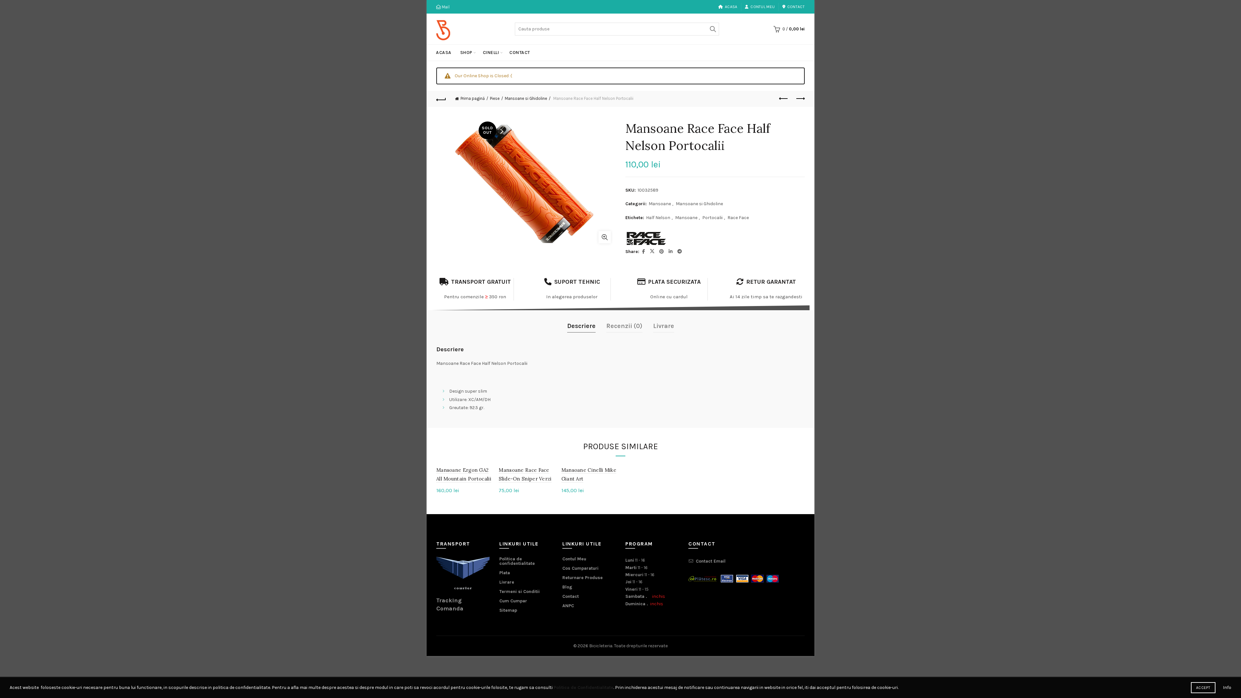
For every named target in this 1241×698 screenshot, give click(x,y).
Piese (495, 98)
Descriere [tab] (581, 326)
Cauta (712, 29)
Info (1227, 687)
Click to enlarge (605, 237)
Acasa (731, 7)
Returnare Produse (582, 577)
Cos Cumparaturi (580, 568)
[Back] (441, 98)
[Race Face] (646, 239)
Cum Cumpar (513, 601)
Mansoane (660, 203)
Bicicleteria (600, 646)
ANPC (568, 605)
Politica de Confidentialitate (583, 687)
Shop (466, 52)
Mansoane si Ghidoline (526, 98)
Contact (796, 7)
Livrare (506, 582)
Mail (445, 7)
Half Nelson (658, 217)
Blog (567, 587)
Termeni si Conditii (519, 591)
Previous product (784, 98)
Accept (1203, 687)
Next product (800, 98)
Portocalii (712, 217)
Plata (504, 573)
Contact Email (711, 561)
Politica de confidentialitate (517, 561)
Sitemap (508, 610)
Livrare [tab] (663, 326)
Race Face (738, 217)
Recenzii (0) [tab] (624, 326)
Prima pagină (473, 98)
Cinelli (491, 52)
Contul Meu (762, 7)
